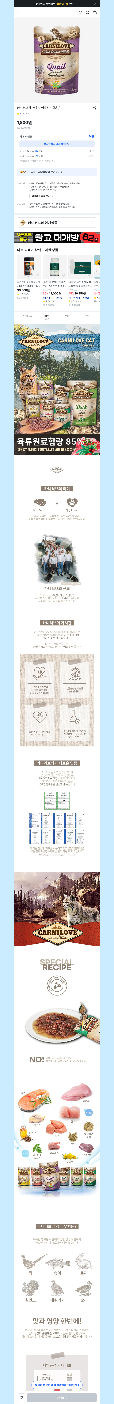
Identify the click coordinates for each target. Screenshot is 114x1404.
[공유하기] (95, 108)
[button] (55, 3)
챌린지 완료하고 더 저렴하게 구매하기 (56, 1385)
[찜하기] (38, 275)
